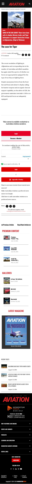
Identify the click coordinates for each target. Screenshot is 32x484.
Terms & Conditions (24, 476)
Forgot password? (27, 156)
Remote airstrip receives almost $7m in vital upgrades (18, 385)
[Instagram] (18, 469)
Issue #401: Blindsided (14, 248)
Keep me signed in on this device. (10, 164)
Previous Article (8, 225)
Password (3, 156)
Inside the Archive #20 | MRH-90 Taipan (15, 260)
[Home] (16, 399)
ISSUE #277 (23, 9)
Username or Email (16, 149)
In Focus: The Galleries (16, 279)
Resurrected (14, 299)
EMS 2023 (13, 289)
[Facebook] (11, 469)
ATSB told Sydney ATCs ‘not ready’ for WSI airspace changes (19, 375)
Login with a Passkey (17, 179)
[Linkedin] (16, 469)
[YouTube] (21, 469)
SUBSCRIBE (16, 460)
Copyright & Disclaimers (3, 476)
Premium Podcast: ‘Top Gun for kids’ (14, 238)
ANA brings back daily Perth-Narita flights (19, 366)
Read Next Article (23, 225)
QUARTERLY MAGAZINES (15, 9)
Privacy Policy (15, 476)
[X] (13, 469)
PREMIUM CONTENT (5, 9)
